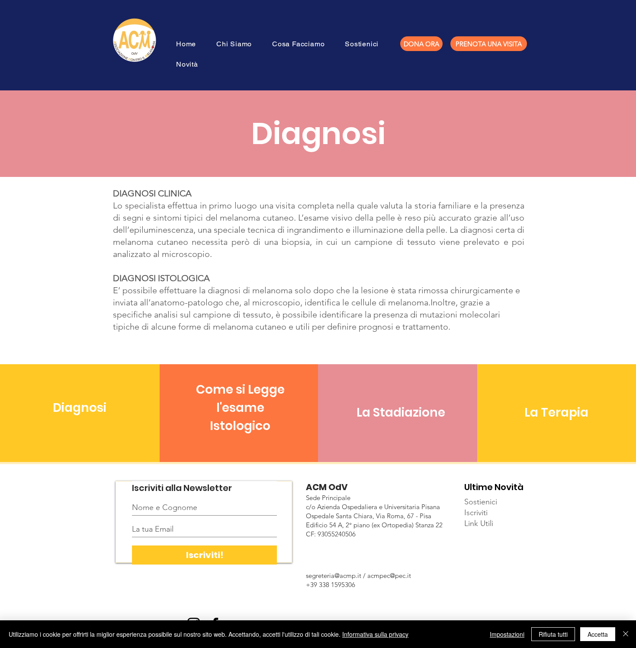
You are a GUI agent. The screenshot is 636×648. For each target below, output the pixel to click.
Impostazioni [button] (507, 634)
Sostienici (480, 502)
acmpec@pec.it (389, 575)
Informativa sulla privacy (375, 634)
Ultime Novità (494, 487)
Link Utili (478, 523)
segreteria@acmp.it (333, 575)
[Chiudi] (625, 634)
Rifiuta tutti (553, 634)
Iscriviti (476, 512)
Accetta (598, 634)
